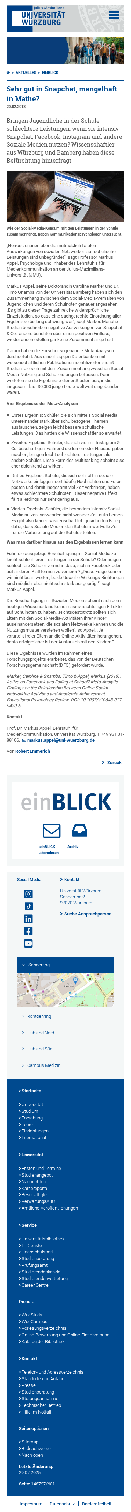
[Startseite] (8, 72)
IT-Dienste (32, 1245)
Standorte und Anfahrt (43, 1378)
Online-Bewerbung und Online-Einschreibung (65, 1334)
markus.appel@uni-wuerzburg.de (61, 740)
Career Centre (35, 1285)
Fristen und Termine (41, 1168)
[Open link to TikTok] (25, 906)
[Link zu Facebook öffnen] (25, 931)
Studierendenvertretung (45, 1278)
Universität (32, 1104)
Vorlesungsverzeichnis (44, 1328)
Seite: (24, 1483)
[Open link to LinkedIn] (25, 919)
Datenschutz (62, 1503)
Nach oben (32, 1455)
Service (29, 1225)
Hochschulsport (37, 1251)
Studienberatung (38, 1258)
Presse (29, 1385)
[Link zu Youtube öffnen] (25, 944)
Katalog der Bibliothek (43, 1341)
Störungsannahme (40, 1398)
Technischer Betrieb (41, 1405)
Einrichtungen (35, 1130)
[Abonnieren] (51, 830)
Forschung (32, 1118)
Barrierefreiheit (96, 1503)
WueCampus (35, 1321)
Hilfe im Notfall (36, 1412)
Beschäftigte (34, 1194)
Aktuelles (26, 72)
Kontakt (71, 879)
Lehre (27, 1124)
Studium (30, 1111)
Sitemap (30, 1441)
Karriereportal (35, 1188)
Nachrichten (34, 1181)
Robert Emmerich (32, 751)
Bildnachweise (36, 1448)
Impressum (31, 1503)
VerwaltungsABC (38, 1201)
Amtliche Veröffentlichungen (50, 1208)
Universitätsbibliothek (43, 1238)
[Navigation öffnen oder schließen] (114, 15)
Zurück (114, 762)
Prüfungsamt (35, 1265)
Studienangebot (37, 1175)
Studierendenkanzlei (41, 1271)
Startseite (31, 1091)
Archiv (73, 847)
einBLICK (50, 72)
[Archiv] (79, 830)
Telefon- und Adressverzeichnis (52, 1372)
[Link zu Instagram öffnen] (25, 894)
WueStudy (32, 1314)
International (34, 1137)
